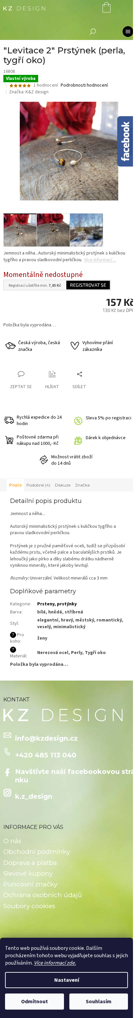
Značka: (29, 92)
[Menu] (128, 31)
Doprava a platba (30, 863)
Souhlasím (99, 1001)
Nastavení (66, 980)
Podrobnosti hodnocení (84, 85)
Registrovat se (88, 285)
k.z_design (33, 796)
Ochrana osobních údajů (42, 895)
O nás (12, 841)
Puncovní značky (30, 884)
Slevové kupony (28, 873)
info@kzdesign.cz (46, 738)
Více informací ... (100, 260)
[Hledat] (92, 31)
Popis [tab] (15, 485)
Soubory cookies (29, 906)
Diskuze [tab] (62, 485)
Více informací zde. (55, 963)
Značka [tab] (82, 485)
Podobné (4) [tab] (38, 485)
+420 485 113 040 (45, 755)
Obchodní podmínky (36, 851)
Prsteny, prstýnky (57, 604)
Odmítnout (34, 1001)
